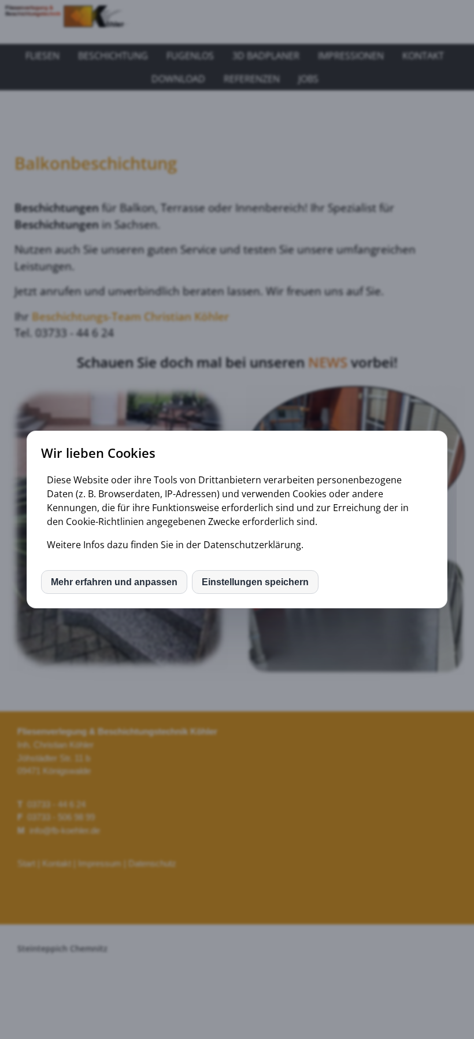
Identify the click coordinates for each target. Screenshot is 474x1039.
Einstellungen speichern (255, 582)
